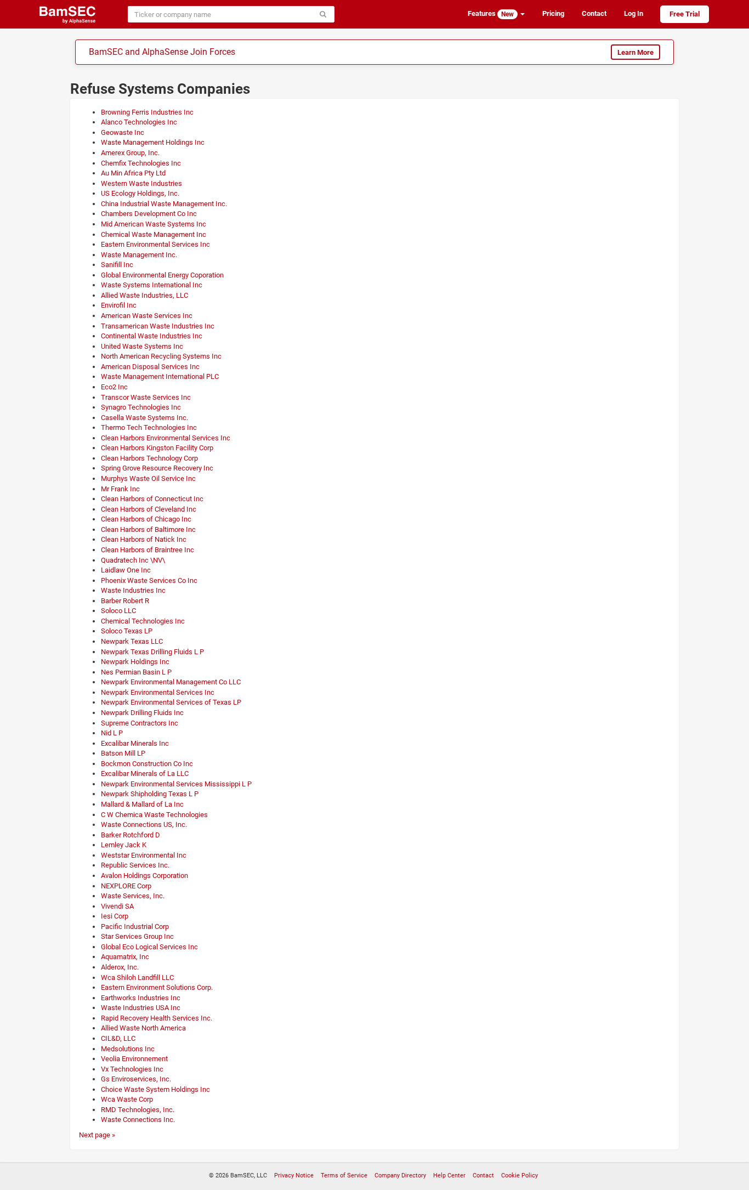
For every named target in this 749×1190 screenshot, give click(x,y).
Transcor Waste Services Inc (146, 397)
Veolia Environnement (134, 1059)
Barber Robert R (125, 601)
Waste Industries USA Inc (140, 1008)
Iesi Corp (114, 916)
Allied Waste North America (143, 1028)
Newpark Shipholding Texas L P (149, 794)
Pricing (553, 13)
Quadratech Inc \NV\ (133, 560)
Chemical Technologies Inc (143, 621)
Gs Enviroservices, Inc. (136, 1079)
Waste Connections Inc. (138, 1119)
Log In (633, 13)
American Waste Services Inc (146, 315)
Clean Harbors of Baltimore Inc (148, 529)
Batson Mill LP (123, 753)
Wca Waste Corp (127, 1099)
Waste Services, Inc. (132, 896)
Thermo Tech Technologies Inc (149, 427)
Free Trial (684, 14)
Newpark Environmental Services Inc (157, 692)
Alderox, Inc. (120, 967)
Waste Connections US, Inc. (144, 824)
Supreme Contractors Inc (139, 723)
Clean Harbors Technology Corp (149, 458)
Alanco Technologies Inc (139, 122)
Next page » (97, 1135)
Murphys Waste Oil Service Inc (148, 478)
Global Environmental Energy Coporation (162, 275)
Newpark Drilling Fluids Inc (142, 713)
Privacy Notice (294, 1175)
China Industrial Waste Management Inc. (164, 204)
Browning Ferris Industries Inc (147, 112)
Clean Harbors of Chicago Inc (146, 519)
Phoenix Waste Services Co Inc (149, 580)
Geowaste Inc (122, 132)
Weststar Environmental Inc (143, 855)
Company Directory (400, 1175)
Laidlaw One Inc (126, 570)
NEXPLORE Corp (126, 886)
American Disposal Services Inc (150, 366)
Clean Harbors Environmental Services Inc (165, 438)
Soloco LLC (118, 611)
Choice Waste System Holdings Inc (155, 1089)
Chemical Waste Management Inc (153, 234)
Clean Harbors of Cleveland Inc (148, 509)
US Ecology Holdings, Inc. (140, 193)
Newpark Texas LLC (132, 641)
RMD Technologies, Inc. (137, 1110)
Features (491, 13)
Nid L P (112, 733)
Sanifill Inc (117, 264)
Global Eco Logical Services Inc (149, 947)
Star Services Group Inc (137, 936)
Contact (594, 13)
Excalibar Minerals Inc (135, 743)
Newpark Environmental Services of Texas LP (171, 702)
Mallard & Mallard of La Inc (142, 804)
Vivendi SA (117, 906)
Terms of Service (344, 1175)
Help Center (449, 1175)
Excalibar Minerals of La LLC (145, 773)
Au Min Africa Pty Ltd (133, 173)
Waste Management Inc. (139, 255)
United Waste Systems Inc (142, 346)
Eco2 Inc (114, 387)
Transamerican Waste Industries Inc (157, 326)
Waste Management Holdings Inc (153, 142)
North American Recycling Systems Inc (161, 356)
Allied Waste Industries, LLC (144, 295)
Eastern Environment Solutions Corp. (157, 987)
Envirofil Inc (119, 305)
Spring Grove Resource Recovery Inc (157, 468)
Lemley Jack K (123, 845)
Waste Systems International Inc (151, 285)
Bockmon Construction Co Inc (147, 764)
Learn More (635, 52)
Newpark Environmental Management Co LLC (171, 682)
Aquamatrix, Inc (125, 957)
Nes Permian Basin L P (136, 672)
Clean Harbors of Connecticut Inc (152, 499)
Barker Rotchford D (130, 835)
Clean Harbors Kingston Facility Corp (157, 448)
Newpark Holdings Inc (135, 662)
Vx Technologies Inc (132, 1069)
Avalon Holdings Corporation (144, 875)
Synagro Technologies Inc (141, 407)
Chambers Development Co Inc (149, 213)
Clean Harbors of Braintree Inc (147, 550)
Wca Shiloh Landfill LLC (137, 977)
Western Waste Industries (141, 183)
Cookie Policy (519, 1175)
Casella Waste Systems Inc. (144, 417)
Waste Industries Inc (133, 590)
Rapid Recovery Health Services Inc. (156, 1018)
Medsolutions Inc (128, 1049)
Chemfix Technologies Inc (141, 163)
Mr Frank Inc (120, 489)
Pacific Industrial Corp (135, 926)
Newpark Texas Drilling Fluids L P (152, 652)
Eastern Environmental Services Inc (155, 244)
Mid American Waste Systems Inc (153, 224)
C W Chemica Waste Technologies (154, 815)
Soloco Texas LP (126, 631)
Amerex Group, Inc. (130, 153)
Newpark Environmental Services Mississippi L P (176, 784)
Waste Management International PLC (160, 376)
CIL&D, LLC (118, 1038)
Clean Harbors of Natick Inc (143, 539)
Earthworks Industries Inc (140, 998)
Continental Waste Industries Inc (151, 336)
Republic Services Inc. (135, 865)
